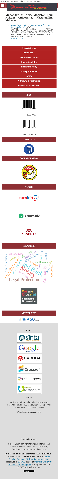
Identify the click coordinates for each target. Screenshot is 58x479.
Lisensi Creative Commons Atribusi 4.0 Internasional (29, 457)
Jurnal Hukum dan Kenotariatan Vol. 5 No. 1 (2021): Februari (32, 26)
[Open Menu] (2, 5)
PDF (21, 38)
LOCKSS (21, 461)
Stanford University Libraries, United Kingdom (30, 463)
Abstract (14, 38)
